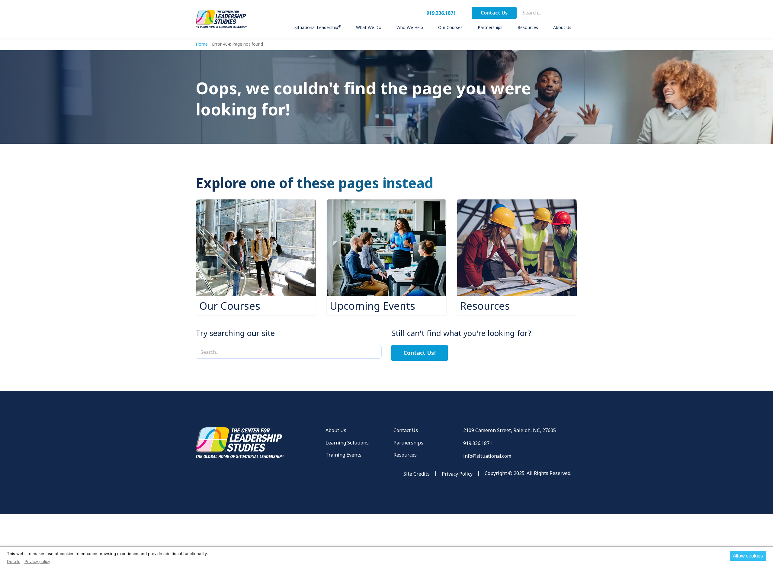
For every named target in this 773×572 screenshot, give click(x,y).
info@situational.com (487, 456)
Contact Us (494, 12)
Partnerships (408, 442)
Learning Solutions (347, 442)
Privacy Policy (457, 473)
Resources (405, 454)
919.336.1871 (441, 13)
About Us (336, 430)
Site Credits (416, 473)
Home (202, 44)
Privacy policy (37, 561)
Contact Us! (419, 352)
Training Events (343, 454)
